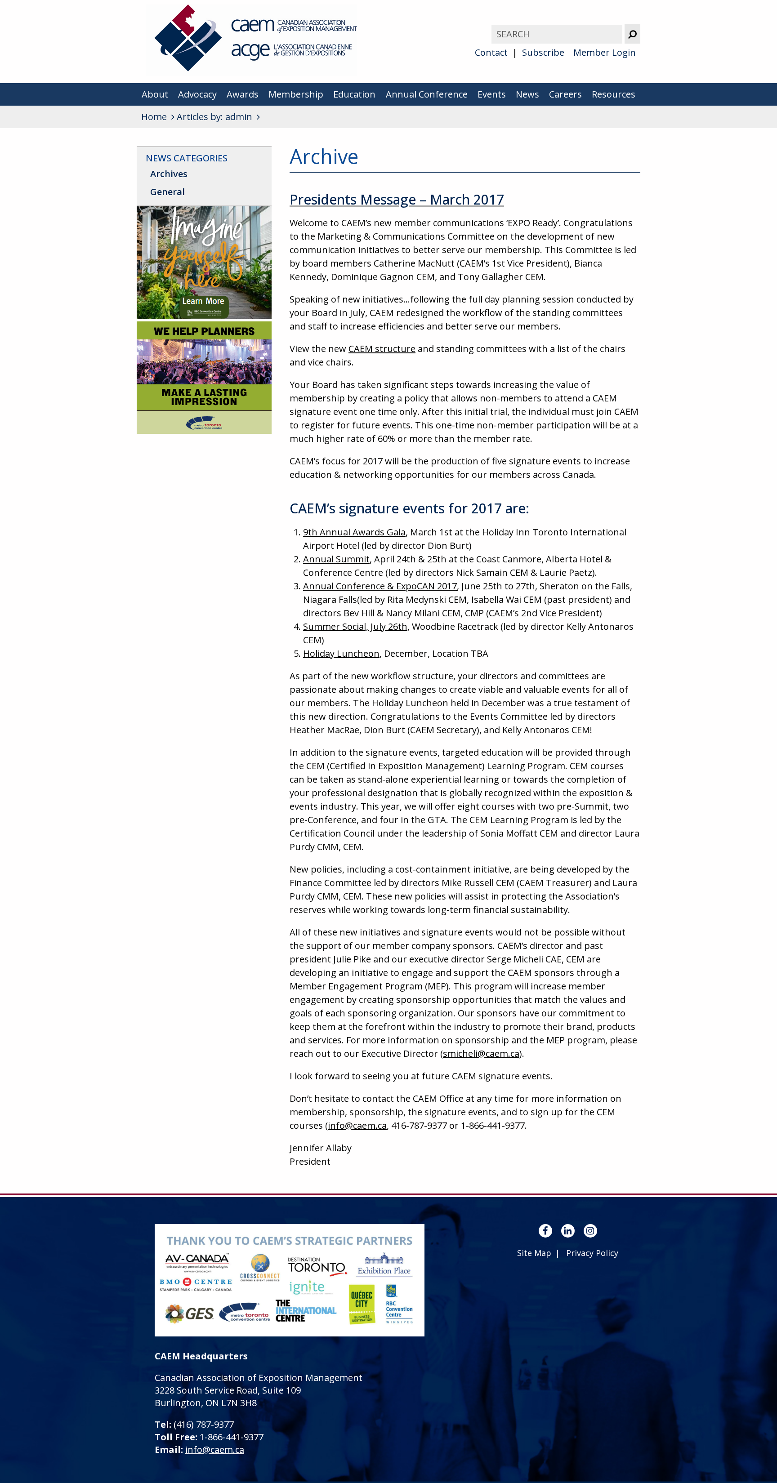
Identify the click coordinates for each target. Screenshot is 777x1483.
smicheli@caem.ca (481, 1053)
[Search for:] (558, 34)
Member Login (604, 52)
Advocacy (197, 94)
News (527, 94)
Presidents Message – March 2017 (397, 199)
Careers (565, 94)
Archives (169, 174)
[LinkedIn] (568, 1231)
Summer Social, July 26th (355, 626)
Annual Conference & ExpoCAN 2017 (380, 586)
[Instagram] (590, 1231)
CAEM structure (381, 349)
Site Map (534, 1252)
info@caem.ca (357, 1125)
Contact (491, 52)
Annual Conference (427, 94)
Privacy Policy (592, 1252)
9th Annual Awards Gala (354, 532)
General (167, 192)
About (155, 94)
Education (354, 94)
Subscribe (543, 52)
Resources (613, 94)
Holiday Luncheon (341, 653)
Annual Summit (336, 559)
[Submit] (632, 34)
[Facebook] (545, 1231)
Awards (243, 94)
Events (492, 94)
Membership (295, 94)
